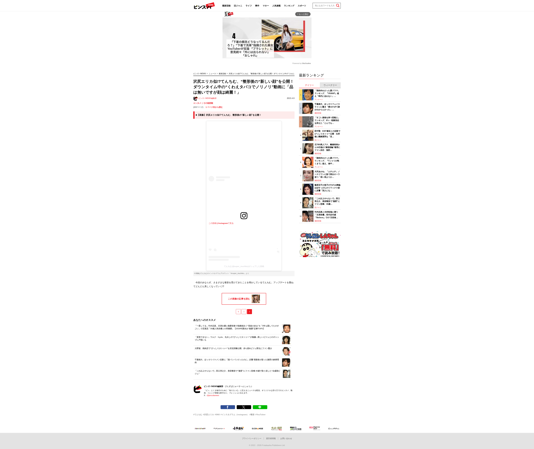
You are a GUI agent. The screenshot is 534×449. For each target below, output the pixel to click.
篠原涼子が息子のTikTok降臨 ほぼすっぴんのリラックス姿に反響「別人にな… (328, 187)
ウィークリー (330, 85)
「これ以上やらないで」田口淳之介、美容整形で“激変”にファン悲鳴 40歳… (327, 201)
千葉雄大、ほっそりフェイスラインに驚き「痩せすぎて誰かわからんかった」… (327, 107)
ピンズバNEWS (199, 74)
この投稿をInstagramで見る (221, 223)
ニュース (212, 74)
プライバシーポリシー (251, 438)
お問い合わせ (286, 438)
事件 (257, 5)
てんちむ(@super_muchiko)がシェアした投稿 (244, 266)
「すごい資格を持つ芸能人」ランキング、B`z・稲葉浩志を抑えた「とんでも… (327, 120)
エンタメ (197, 103)
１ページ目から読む (214, 107)
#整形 (251, 414)
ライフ (249, 5)
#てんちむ (197, 414)
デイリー (309, 85)
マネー (266, 5)
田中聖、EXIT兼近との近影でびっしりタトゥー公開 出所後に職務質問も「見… (327, 134)
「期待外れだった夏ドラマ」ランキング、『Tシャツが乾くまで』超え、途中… (327, 160)
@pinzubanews (213, 395)
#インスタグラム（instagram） (235, 414)
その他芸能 (208, 103)
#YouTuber (260, 414)
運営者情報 (271, 438)
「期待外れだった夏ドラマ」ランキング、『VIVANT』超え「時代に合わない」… (327, 93)
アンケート (319, 99)
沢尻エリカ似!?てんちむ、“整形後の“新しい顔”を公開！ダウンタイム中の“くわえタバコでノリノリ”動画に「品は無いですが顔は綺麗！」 (284, 74)
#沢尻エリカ (208, 414)
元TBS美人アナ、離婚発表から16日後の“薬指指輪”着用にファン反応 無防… (327, 147)
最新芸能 (226, 5)
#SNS (217, 414)
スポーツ (302, 5)
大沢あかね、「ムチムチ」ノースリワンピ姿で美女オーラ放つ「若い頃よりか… (327, 174)
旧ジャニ (238, 5)
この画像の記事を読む (239, 299)
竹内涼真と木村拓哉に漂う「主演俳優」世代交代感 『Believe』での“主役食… (326, 214)
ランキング (289, 5)
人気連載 (276, 5)
